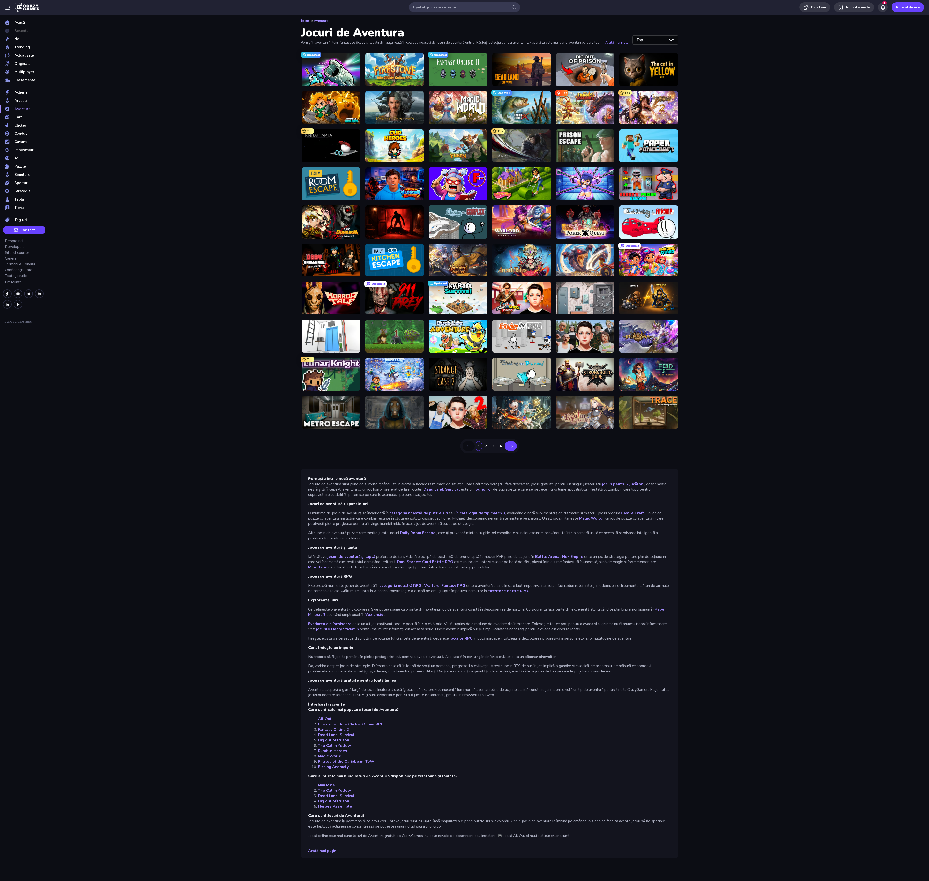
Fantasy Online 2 (333, 729)
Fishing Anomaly (333, 766)
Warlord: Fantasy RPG (444, 585)
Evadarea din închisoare (330, 624)
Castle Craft (632, 513)
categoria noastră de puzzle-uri (419, 513)
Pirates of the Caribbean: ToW (346, 761)
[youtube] (18, 293)
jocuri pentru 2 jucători (623, 484)
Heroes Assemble (335, 806)
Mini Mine (326, 785)
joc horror (483, 489)
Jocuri (305, 20)
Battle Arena (547, 556)
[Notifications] (883, 7)
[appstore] (28, 293)
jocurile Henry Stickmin (337, 629)
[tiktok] (7, 293)
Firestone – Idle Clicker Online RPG (351, 724)
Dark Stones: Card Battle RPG (425, 562)
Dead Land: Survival (441, 489)
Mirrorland (317, 567)
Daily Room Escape (417, 533)
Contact (27, 230)
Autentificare (907, 7)
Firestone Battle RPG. (508, 591)
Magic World (591, 518)
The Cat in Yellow (334, 745)
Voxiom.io (374, 614)
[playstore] (18, 304)
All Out (325, 719)
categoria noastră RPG (400, 585)
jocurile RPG (461, 638)
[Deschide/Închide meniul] (8, 7)
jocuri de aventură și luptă (351, 556)
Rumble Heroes (332, 751)
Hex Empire (572, 556)
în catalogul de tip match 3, (481, 513)
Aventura (321, 20)
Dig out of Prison (333, 740)
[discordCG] (39, 293)
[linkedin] (7, 304)
